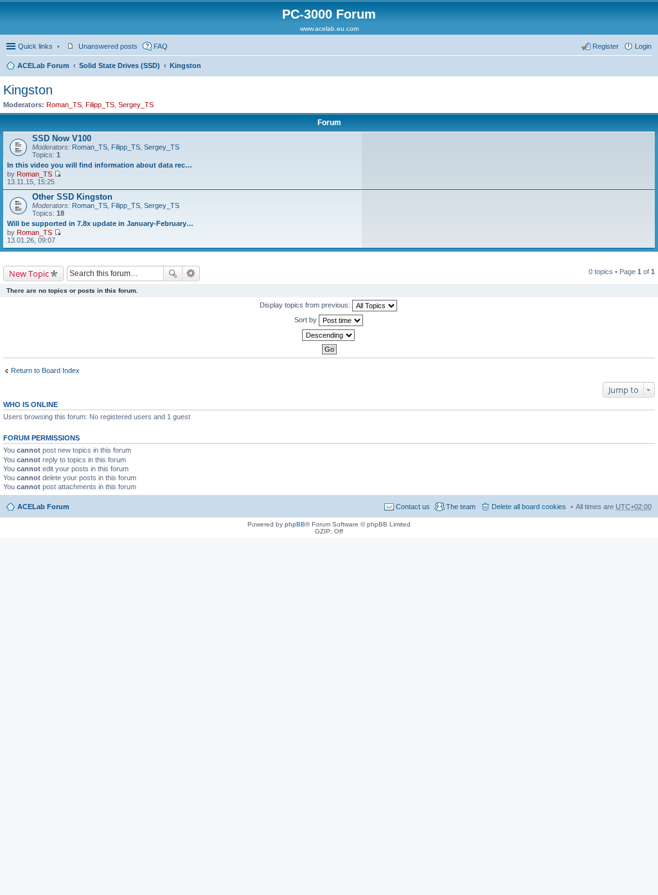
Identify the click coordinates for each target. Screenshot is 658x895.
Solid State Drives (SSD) (119, 65)
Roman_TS (64, 105)
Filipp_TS (99, 105)
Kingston (185, 65)
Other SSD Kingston (72, 197)
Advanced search (191, 273)
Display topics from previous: (306, 305)
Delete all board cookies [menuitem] (529, 506)
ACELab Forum (43, 65)
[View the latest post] (57, 174)
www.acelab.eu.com (329, 28)
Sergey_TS (136, 105)
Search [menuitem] (646, 67)
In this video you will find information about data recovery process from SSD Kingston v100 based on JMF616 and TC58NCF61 (100, 165)
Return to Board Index (45, 370)
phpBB (295, 524)
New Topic (29, 273)
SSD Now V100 (61, 138)
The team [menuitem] (461, 506)
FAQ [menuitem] (161, 46)
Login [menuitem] (643, 46)
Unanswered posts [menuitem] (108, 46)
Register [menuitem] (605, 46)
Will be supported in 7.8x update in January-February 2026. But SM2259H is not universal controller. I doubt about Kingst (100, 223)
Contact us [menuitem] (413, 506)
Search (172, 273)
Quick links (35, 46)
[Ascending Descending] (329, 335)
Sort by (306, 320)
